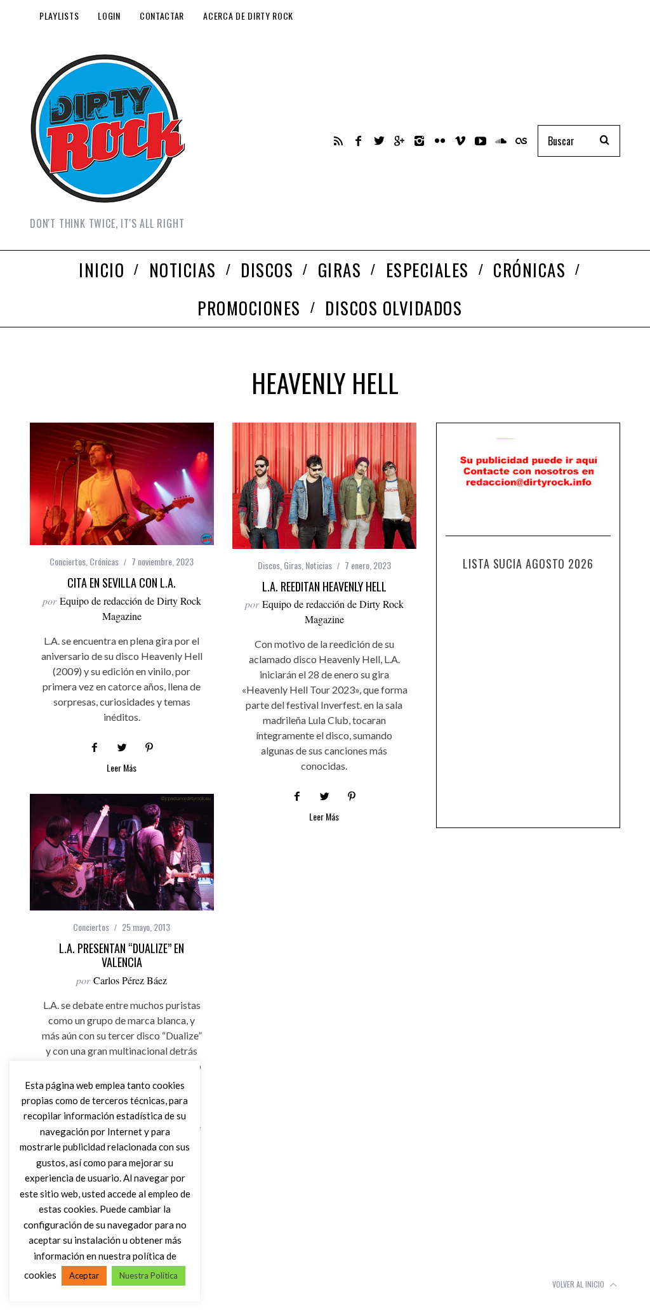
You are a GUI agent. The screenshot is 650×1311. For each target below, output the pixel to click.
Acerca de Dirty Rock (248, 15)
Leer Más (121, 768)
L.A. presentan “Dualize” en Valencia (121, 955)
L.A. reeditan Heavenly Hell (324, 586)
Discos (269, 565)
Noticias (318, 565)
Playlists (59, 15)
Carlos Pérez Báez (130, 980)
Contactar (162, 15)
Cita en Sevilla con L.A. (121, 582)
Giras (293, 565)
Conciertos (68, 561)
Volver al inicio (579, 1284)
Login (109, 15)
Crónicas (104, 561)
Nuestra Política (148, 1275)
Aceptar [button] (84, 1275)
